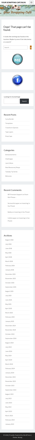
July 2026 (8, 244)
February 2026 (10, 266)
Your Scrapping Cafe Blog (13, 2)
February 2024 (10, 368)
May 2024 (8, 355)
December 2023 (10, 377)
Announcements (10, 155)
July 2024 (8, 347)
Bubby (10, 212)
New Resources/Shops (12, 167)
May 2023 (8, 407)
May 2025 (8, 304)
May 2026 (8, 253)
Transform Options (11, 128)
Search (24, 101)
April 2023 (8, 411)
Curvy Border (9, 119)
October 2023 (9, 385)
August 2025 (9, 291)
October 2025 (9, 283)
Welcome (8, 176)
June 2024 (8, 351)
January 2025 (9, 321)
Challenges (9, 159)
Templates (9, 123)
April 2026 (8, 257)
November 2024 (10, 330)
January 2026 (9, 270)
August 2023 (9, 394)
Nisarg (20, 437)
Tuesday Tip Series (11, 172)
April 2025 (8, 308)
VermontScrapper (14, 203)
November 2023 (10, 381)
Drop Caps (8, 136)
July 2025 (8, 295)
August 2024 (9, 343)
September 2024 (10, 338)
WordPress (27, 435)
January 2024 (9, 373)
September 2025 (10, 287)
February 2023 (10, 420)
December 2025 (10, 274)
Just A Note (9, 163)
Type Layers (9, 132)
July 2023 (8, 398)
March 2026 (9, 261)
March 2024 (9, 364)
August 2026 (9, 240)
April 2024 (8, 360)
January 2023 (9, 424)
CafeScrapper (12, 218)
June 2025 (8, 300)
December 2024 (10, 326)
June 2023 (8, 403)
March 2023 (9, 416)
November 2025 (10, 278)
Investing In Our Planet (22, 212)
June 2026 (8, 248)
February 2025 (10, 317)
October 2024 (9, 334)
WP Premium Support (15, 194)
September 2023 (10, 390)
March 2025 (9, 313)
